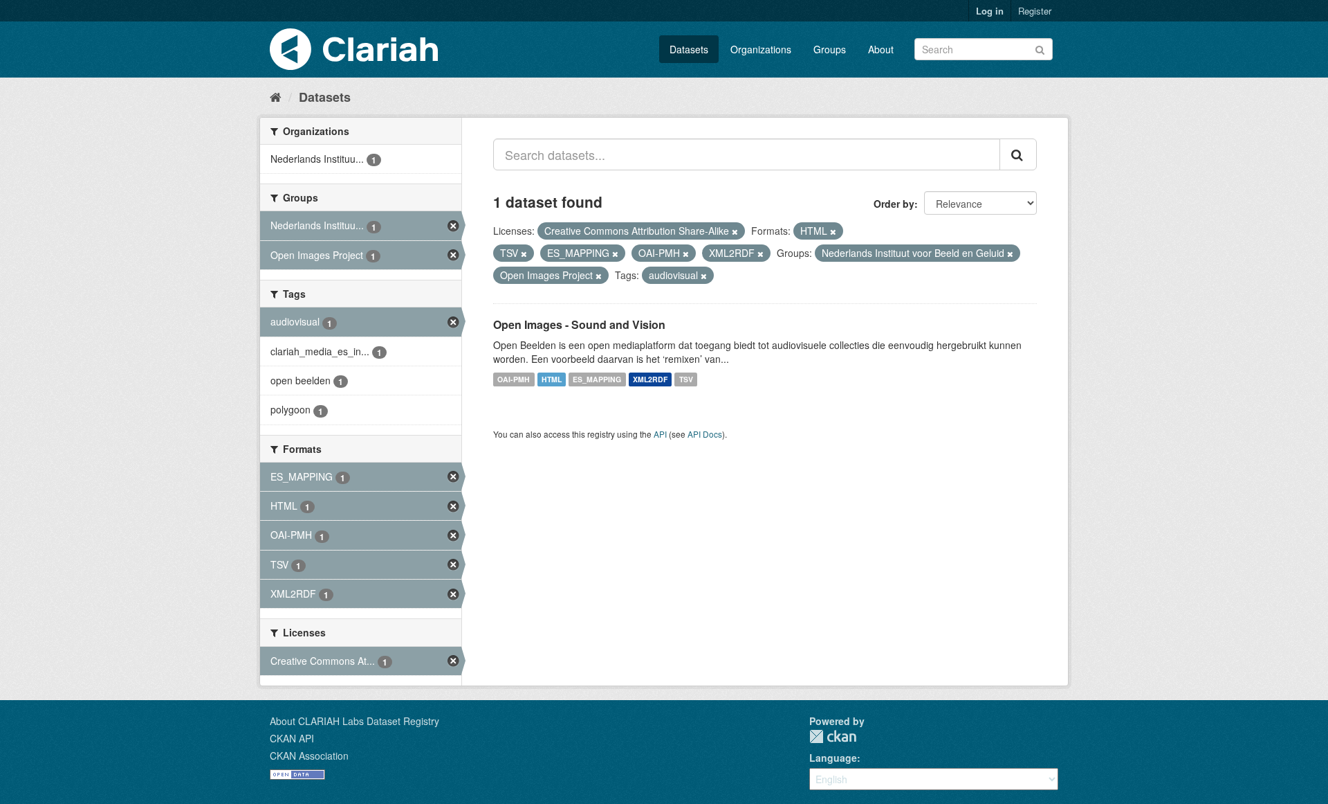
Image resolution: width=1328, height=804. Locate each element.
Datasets (689, 49)
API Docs (705, 434)
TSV (686, 379)
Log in (990, 10)
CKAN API (292, 738)
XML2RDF (650, 379)
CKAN (832, 736)
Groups (829, 49)
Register (1034, 10)
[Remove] (735, 231)
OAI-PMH (513, 379)
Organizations (760, 49)
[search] (1018, 154)
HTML (552, 379)
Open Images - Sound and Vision (579, 324)
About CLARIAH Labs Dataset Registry (354, 721)
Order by (894, 204)
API (660, 434)
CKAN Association (309, 755)
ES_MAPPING (597, 379)
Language (833, 758)
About (881, 49)
